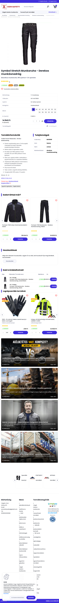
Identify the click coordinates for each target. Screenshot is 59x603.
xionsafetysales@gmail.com (9, 509)
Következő (52, 12)
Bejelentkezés (43, 1)
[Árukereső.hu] (52, 513)
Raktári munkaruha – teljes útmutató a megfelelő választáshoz (25, 422)
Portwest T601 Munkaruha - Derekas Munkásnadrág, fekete (42, 225)
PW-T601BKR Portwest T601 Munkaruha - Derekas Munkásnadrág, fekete (20, 286)
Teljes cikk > (53, 364)
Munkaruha (12, 15)
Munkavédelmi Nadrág (24, 15)
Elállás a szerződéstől (52, 601)
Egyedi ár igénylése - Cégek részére (11, 186)
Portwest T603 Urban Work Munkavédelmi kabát (14, 225)
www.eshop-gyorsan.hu (14, 601)
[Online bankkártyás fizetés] (52, 502)
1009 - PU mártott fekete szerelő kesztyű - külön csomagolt (14, 320)
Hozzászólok (9, 261)
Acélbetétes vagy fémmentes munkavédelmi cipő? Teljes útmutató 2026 (28, 358)
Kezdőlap (4, 15)
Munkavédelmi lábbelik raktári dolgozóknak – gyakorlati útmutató (26, 454)
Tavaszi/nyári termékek (27, 12)
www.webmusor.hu (53, 509)
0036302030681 (5, 513)
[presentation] (2, 221)
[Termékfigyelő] (44, 126)
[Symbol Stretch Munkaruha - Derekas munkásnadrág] (29, 44)
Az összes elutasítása (17, 597)
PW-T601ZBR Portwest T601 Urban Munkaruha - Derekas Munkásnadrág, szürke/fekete (21, 279)
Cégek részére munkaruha (10, 12)
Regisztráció (53, 1)
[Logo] (10, 7)
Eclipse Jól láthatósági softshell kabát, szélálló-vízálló (43, 320)
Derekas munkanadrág (38, 15)
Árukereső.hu (52, 515)
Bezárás (31, 597)
